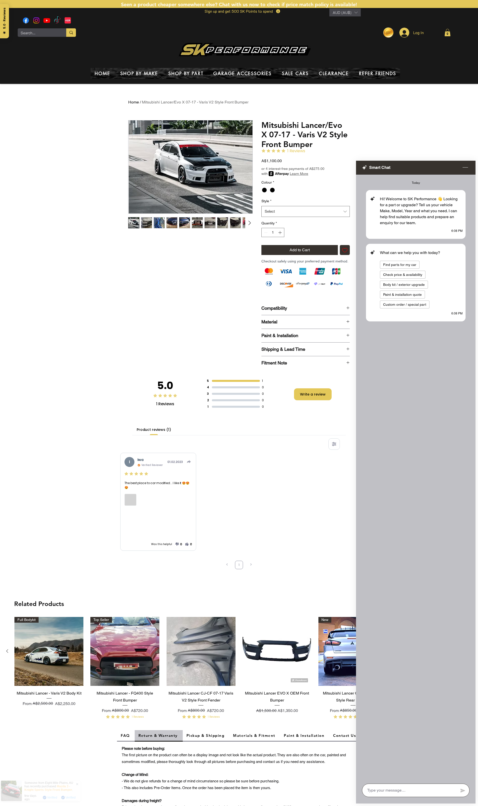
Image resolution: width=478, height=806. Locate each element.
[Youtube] (47, 20)
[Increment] (280, 232)
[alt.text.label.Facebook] (26, 20)
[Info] (278, 11)
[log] (416, 478)
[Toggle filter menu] (334, 444)
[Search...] (71, 32)
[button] (345, 12)
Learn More (299, 174)
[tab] (126, 736)
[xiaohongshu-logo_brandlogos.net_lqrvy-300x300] (68, 20)
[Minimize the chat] (465, 168)
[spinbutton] (272, 232)
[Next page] (250, 565)
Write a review (313, 394)
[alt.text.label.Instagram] (36, 20)
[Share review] (189, 462)
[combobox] (305, 211)
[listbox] (345, 12)
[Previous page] (227, 565)
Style (266, 201)
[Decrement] (265, 232)
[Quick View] (201, 651)
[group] (239, 669)
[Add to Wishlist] (345, 250)
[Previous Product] (7, 651)
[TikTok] (57, 20)
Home (133, 102)
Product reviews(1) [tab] (154, 429)
